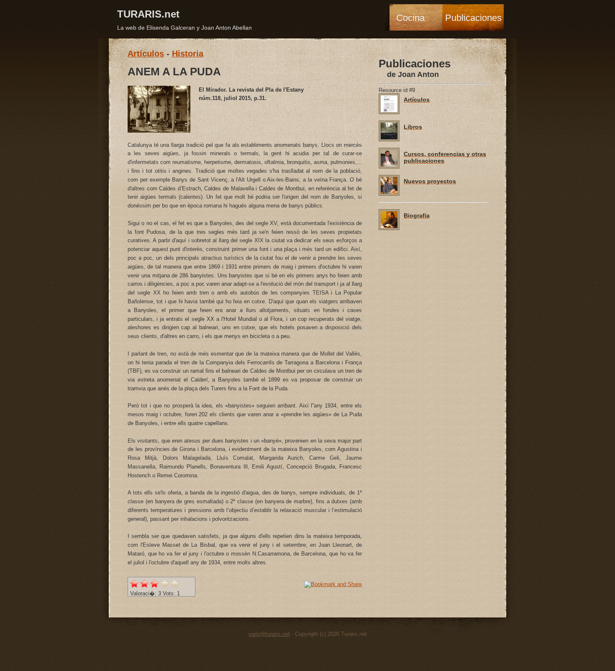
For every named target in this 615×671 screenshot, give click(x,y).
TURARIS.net (148, 14)
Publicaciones (473, 18)
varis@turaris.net (269, 634)
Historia (187, 53)
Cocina (410, 18)
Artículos (146, 53)
